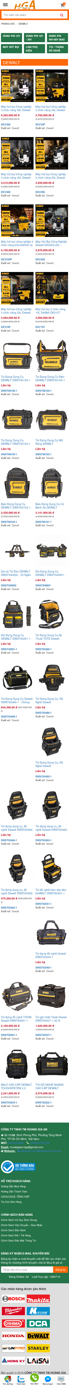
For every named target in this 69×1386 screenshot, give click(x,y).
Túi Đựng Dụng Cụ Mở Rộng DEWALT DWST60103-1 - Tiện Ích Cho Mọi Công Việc (50, 441)
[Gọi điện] (34, 1377)
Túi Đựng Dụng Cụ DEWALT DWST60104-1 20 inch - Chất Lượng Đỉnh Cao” (17, 441)
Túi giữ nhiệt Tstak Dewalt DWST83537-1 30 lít (51, 1018)
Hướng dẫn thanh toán (14, 1191)
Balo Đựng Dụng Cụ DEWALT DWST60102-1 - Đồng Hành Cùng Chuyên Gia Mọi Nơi (16, 505)
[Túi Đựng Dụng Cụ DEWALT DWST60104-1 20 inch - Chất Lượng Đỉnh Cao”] (17, 419)
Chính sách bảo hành (13, 1230)
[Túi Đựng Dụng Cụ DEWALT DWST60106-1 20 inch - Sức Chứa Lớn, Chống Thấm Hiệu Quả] (17, 356)
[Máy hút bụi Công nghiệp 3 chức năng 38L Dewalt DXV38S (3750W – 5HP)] (17, 85)
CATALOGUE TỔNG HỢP (15, 1196)
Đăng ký (61, 1269)
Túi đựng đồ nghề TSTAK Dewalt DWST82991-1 (16, 1018)
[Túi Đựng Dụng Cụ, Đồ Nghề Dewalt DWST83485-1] (51, 741)
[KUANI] (38, 1311)
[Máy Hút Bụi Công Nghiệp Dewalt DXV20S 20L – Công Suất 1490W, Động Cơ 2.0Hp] (51, 220)
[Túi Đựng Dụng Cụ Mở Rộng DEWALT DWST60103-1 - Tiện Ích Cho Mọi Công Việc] (51, 419)
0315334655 (16, 1143)
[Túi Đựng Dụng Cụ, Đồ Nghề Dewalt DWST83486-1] (51, 678)
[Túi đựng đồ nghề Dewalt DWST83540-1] (51, 932)
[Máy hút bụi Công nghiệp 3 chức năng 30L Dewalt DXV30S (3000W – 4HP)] (17, 153)
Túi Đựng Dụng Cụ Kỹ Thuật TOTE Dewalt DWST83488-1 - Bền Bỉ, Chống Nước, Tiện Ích (50, 636)
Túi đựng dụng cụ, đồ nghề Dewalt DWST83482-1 (17, 891)
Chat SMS (61, 1384)
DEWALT (23, 23)
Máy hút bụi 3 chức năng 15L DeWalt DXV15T (50, 310)
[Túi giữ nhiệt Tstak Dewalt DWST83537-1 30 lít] (51, 996)
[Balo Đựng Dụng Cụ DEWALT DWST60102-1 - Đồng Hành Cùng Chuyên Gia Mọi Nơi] (17, 483)
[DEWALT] (38, 1336)
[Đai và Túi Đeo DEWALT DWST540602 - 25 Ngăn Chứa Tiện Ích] (17, 550)
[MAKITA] (38, 1298)
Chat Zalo (21, 1384)
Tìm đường (8, 1384)
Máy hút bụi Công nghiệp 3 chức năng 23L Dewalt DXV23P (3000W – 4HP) (16, 310)
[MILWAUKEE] (13, 1311)
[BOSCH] (13, 1298)
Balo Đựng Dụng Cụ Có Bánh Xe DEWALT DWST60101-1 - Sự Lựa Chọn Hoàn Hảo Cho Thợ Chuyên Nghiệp (50, 505)
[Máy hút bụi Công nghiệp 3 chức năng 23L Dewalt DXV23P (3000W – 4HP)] (17, 288)
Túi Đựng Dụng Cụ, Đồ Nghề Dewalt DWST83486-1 (49, 700)
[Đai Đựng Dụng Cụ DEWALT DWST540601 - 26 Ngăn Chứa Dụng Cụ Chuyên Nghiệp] (51, 550)
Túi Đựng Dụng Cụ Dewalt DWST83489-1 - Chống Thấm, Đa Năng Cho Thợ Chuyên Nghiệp (17, 700)
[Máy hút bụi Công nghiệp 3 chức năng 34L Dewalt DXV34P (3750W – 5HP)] (51, 85)
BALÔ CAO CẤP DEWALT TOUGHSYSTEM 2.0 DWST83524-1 (16, 1086)
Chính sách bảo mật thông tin (18, 1240)
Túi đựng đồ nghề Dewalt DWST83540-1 (50, 955)
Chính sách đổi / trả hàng (16, 1235)
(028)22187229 (40, 1142)
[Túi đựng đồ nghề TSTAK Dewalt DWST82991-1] (17, 996)
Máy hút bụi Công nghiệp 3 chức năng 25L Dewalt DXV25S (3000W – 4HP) (50, 175)
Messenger (48, 1384)
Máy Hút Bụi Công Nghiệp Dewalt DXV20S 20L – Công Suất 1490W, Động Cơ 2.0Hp (51, 243)
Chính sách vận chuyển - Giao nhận (21, 1225)
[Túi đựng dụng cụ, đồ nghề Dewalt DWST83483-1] (51, 805)
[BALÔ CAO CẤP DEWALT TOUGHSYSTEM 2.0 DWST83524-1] (17, 1064)
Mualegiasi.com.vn (48, 1151)
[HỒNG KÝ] (13, 1361)
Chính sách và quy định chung (19, 1220)
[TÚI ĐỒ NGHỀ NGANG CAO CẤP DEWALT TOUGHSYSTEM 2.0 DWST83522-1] (51, 1064)
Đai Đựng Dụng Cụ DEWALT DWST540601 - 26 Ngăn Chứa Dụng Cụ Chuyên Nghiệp (50, 573)
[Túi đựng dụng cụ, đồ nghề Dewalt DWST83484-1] (17, 805)
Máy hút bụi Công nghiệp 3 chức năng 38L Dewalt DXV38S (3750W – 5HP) (16, 108)
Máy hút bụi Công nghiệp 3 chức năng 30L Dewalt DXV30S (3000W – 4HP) (16, 175)
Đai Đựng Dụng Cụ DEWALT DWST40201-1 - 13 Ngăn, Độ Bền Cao (16, 636)
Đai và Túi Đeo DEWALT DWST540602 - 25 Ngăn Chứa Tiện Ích (16, 573)
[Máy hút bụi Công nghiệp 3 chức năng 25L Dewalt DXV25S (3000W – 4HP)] (51, 153)
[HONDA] (13, 1336)
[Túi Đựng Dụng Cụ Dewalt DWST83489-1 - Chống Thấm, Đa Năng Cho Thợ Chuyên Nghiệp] (17, 678)
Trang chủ (8, 23)
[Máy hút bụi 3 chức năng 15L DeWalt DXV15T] (51, 288)
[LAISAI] (38, 1361)
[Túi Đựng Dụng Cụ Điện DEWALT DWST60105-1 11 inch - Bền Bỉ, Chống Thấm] (51, 356)
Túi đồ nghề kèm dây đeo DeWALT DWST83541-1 (50, 891)
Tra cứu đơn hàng (11, 1202)
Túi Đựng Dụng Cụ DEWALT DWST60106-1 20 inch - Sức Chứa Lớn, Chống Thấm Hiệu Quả (16, 378)
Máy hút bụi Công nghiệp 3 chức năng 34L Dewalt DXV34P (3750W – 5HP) (50, 108)
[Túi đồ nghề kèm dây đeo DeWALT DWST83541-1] (51, 869)
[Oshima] (13, 1323)
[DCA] (38, 1323)
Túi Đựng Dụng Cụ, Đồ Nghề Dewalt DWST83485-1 (49, 764)
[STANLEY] (38, 1348)
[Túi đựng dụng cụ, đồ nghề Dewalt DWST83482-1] (17, 869)
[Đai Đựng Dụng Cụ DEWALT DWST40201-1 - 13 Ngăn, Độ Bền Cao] (17, 614)
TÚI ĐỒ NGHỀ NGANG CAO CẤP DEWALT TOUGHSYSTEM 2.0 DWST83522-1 (49, 1086)
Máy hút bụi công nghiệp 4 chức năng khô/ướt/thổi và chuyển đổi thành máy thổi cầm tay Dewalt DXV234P (17, 243)
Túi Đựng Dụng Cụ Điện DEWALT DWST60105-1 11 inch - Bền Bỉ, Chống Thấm (50, 378)
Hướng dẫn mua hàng (13, 1186)
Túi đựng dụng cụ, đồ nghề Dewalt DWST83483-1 (51, 827)
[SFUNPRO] (13, 1348)
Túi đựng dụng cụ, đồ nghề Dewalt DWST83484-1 (17, 827)
